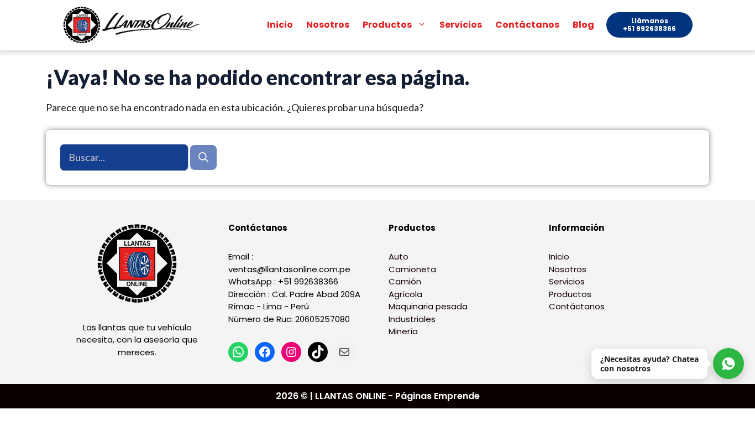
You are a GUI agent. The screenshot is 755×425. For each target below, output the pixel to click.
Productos (387, 24)
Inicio (280, 24)
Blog (583, 24)
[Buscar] (203, 157)
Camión (405, 281)
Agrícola (405, 294)
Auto (398, 256)
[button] (422, 25)
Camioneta (412, 269)
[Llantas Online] (134, 25)
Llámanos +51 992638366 (649, 24)
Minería (403, 331)
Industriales (412, 319)
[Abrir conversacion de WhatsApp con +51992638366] (728, 363)
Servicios (460, 24)
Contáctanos (527, 24)
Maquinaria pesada (428, 306)
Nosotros (327, 24)
